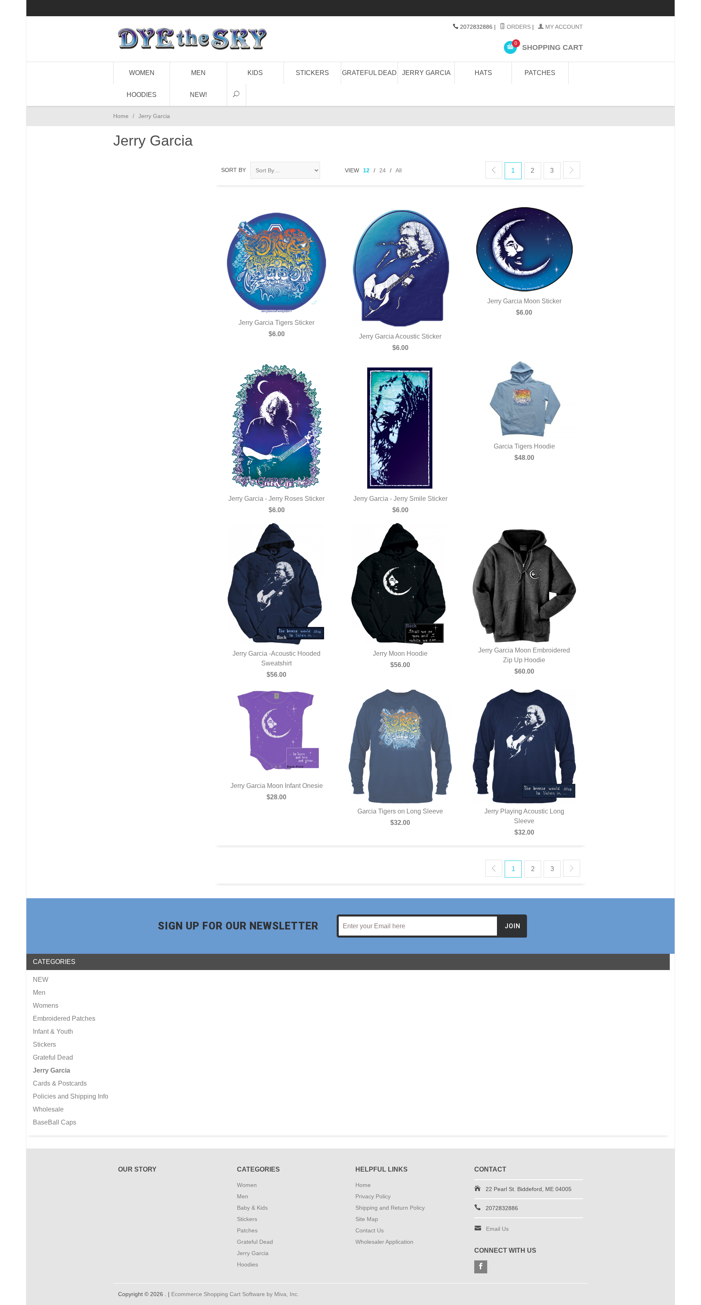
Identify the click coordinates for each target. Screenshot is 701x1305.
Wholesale (48, 1109)
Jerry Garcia (426, 72)
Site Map (366, 1219)
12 (366, 170)
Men (198, 72)
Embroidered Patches (64, 1018)
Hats (483, 72)
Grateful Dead (369, 72)
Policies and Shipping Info (70, 1096)
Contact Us (369, 1230)
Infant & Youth (53, 1031)
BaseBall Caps (54, 1122)
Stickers (312, 72)
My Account (563, 27)
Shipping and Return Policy (390, 1207)
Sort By (233, 170)
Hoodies (142, 94)
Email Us (497, 1229)
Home (121, 116)
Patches (540, 72)
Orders (518, 27)
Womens (45, 1005)
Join (512, 926)
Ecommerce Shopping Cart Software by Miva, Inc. (235, 1294)
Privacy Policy (373, 1196)
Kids (255, 72)
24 (382, 170)
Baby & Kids (252, 1207)
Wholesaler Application (384, 1241)
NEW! (198, 94)
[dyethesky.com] (192, 38)
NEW (40, 979)
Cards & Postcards (60, 1083)
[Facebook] (480, 1266)
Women (142, 72)
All (399, 170)
